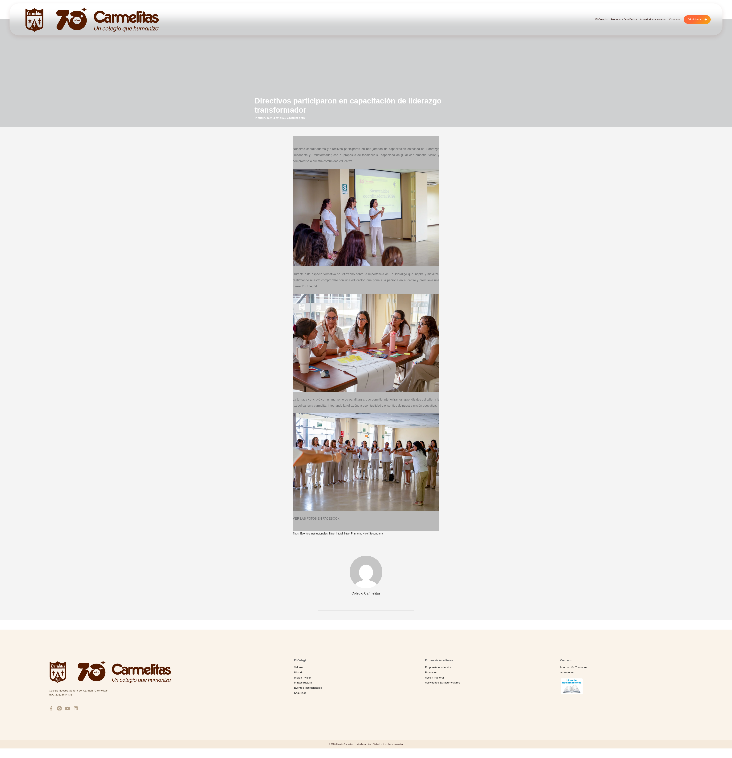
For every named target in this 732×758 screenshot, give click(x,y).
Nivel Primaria (352, 533)
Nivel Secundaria (373, 533)
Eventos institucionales (314, 533)
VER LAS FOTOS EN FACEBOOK (316, 518)
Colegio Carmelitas (366, 593)
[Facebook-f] (51, 708)
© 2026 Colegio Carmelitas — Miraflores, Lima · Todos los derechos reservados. (366, 744)
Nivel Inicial (336, 533)
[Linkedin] (76, 708)
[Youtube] (67, 708)
